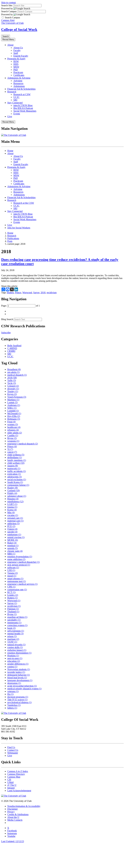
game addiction (16, 559)
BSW (16, 61)
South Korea (15, 482)
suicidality (13, 620)
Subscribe (6, 332)
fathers (12, 708)
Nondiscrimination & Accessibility (23, 806)
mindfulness (15, 501)
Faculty (17, 50)
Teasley (12, 391)
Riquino (12, 498)
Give (9, 116)
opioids (12, 548)
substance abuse (16, 496)
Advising (17, 80)
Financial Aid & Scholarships (21, 89)
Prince (18, 292)
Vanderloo (14, 705)
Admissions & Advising (18, 78)
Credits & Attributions (18, 814)
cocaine (12, 515)
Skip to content (8, 2)
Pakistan (13, 609)
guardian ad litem (17, 617)
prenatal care (15, 518)
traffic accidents (16, 471)
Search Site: (7, 5)
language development (19, 680)
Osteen (12, 529)
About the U (13, 817)
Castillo (12, 435)
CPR (11, 586)
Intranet (11, 788)
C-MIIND (12, 348)
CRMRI (11, 351)
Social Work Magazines (24, 111)
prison (12, 636)
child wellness (15, 454)
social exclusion (16, 479)
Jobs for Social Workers (18, 227)
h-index (12, 595)
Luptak (12, 402)
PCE (11, 526)
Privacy (11, 811)
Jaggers (12, 465)
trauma (12, 507)
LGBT (12, 504)
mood (11, 575)
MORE (12, 540)
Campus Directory (16, 774)
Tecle (11, 383)
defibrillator (14, 457)
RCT (11, 592)
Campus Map (13, 777)
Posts (9, 241)
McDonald (14, 413)
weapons (13, 441)
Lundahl (13, 410)
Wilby (11, 408)
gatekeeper (14, 534)
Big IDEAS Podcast (23, 108)
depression (14, 683)
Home (10, 150)
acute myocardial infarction (22, 686)
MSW (16, 67)
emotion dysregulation (19, 556)
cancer (12, 452)
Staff (15, 53)
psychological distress (19, 702)
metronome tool (16, 581)
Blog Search (7, 319)
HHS (15, 64)
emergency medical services (22, 584)
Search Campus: (9, 11)
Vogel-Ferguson (16, 397)
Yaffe (11, 380)
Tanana (12, 573)
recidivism (52, 292)
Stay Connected (15, 102)
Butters (10, 292)
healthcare (13, 427)
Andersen (13, 405)
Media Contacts (14, 820)
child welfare (15, 463)
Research (11, 91)
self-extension (15, 631)
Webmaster (12, 753)
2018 (43, 292)
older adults (14, 432)
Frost (11, 421)
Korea (12, 509)
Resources (18, 83)
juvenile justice (16, 672)
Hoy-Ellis (13, 416)
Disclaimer (12, 809)
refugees (13, 430)
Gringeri (13, 386)
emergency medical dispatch (22, 443)
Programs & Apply (16, 58)
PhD (15, 69)
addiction (13, 523)
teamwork (13, 468)
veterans (13, 691)
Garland (13, 490)
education (13, 661)
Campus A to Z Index (17, 771)
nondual (12, 545)
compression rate (17, 589)
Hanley (12, 487)
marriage (13, 639)
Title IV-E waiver (17, 699)
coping (12, 666)
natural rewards (16, 644)
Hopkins (13, 655)
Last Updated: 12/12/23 (12, 841)
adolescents (14, 476)
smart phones (15, 578)
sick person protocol (18, 564)
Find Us (11, 747)
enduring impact (16, 650)
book (11, 628)
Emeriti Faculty (20, 56)
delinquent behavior (18, 675)
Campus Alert (7, 20)
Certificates (18, 75)
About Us (18, 47)
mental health (15, 633)
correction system (17, 625)
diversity (13, 388)
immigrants (14, 622)
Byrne (12, 614)
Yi (10, 449)
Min (11, 512)
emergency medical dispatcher (23, 562)
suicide (12, 531)
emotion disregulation (19, 653)
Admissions (19, 86)
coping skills (15, 647)
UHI (11, 570)
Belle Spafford (14, 345)
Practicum (18, 72)
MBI (11, 553)
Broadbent (14, 369)
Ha (10, 694)
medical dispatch (17, 375)
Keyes (12, 394)
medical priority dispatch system (24, 688)
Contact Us (12, 750)
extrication (14, 474)
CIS (9, 779)
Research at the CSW (23, 203)
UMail (10, 782)
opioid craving (16, 537)
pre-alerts (13, 372)
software (13, 567)
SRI (15, 100)
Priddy (12, 493)
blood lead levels (17, 677)
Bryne (12, 438)
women (12, 424)
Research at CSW (21, 94)
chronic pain (15, 551)
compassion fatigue (18, 485)
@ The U (11, 785)
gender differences (17, 664)
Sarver (36, 292)
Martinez (13, 399)
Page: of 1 (20, 305)
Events (16, 113)
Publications (13, 238)
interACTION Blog (22, 105)
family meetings (16, 460)
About (10, 45)
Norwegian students (18, 669)
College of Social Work (19, 29)
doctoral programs (17, 697)
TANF (12, 642)
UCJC (16, 97)
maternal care (15, 520)
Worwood (27, 292)
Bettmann (13, 419)
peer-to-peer (14, 658)
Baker (11, 542)
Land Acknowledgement (19, 790)
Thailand (13, 611)
